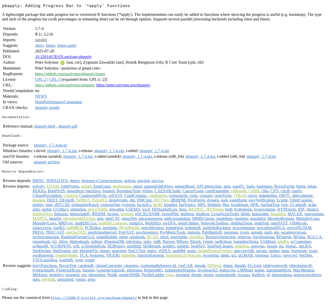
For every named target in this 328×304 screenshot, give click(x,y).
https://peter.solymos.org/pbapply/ (123, 85)
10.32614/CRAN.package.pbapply (63, 56)
